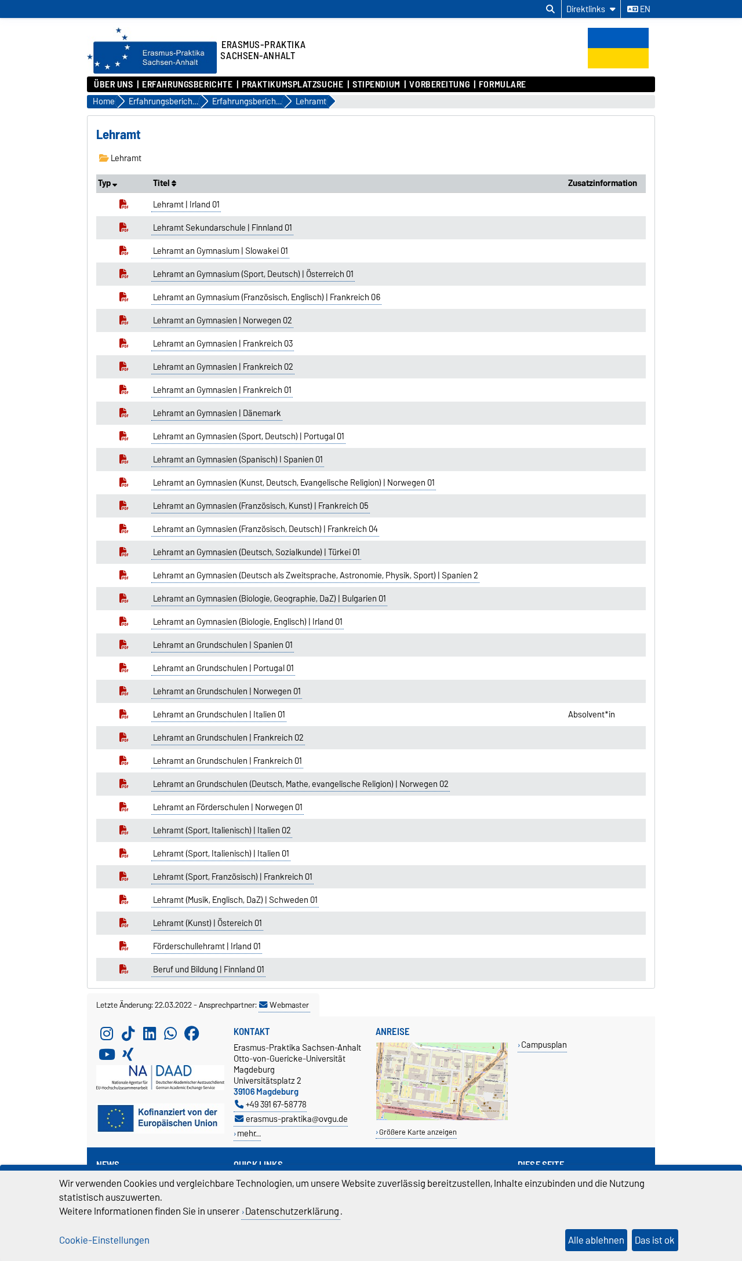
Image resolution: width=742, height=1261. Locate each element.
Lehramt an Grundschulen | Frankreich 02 (228, 738)
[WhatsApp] (170, 1033)
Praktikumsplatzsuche (292, 85)
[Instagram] (106, 1033)
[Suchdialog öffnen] (550, 9)
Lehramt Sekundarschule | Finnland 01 (222, 228)
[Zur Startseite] (152, 71)
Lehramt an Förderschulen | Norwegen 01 (228, 807)
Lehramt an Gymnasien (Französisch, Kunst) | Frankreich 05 (261, 506)
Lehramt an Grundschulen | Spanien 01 (223, 645)
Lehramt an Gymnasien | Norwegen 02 (222, 320)
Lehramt (125, 158)
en (644, 9)
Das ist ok (655, 1240)
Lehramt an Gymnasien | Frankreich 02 (223, 367)
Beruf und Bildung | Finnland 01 (208, 969)
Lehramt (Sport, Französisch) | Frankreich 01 (232, 877)
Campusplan (544, 1044)
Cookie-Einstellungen (104, 1240)
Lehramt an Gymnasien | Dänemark (217, 413)
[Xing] (128, 1054)
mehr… (249, 1133)
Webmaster (289, 1005)
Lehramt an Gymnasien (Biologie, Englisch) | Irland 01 (248, 622)
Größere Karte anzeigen (418, 1132)
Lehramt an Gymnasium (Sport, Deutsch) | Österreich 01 (253, 274)
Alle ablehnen (596, 1240)
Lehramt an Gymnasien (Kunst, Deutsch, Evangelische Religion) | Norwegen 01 (294, 483)
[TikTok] (128, 1033)
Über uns (113, 85)
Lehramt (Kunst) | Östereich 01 (207, 923)
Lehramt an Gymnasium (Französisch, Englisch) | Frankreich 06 (266, 297)
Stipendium (376, 85)
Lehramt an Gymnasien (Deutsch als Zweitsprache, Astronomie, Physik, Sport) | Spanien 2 (315, 575)
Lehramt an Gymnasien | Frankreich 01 (222, 390)
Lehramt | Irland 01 (186, 205)
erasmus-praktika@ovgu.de (297, 1118)
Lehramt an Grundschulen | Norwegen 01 (227, 691)
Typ (105, 183)
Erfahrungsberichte (187, 85)
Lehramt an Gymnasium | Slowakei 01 (220, 251)
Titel (162, 183)
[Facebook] (191, 1033)
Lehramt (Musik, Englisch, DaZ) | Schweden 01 (235, 900)
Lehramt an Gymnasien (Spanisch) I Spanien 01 (238, 460)
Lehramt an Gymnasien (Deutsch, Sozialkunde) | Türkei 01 (256, 552)
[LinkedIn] (149, 1033)
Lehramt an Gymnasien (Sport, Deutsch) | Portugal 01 (248, 436)
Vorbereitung (439, 85)
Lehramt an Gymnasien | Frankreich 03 (223, 344)
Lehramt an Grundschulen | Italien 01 (219, 714)
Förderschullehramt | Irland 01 (207, 946)
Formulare (502, 85)
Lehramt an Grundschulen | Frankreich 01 (227, 761)
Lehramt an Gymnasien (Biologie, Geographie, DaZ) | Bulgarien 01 (269, 599)
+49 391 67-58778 (276, 1104)
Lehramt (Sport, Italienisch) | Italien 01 (221, 854)
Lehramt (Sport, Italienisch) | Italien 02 (222, 830)
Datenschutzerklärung (292, 1211)
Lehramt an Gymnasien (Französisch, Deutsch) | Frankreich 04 (265, 529)
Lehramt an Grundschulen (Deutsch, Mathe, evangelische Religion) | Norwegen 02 (301, 784)
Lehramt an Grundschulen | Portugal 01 (223, 668)
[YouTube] (106, 1054)
